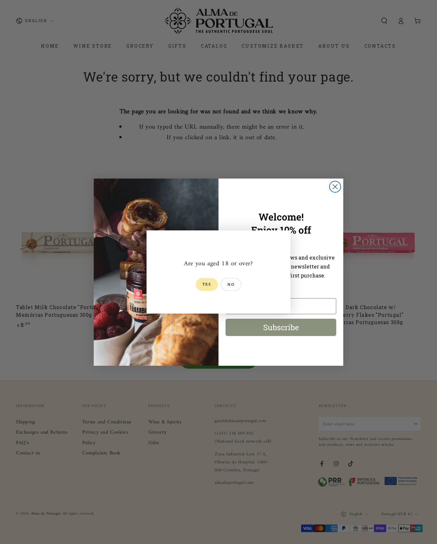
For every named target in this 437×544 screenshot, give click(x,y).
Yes (207, 284)
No (231, 285)
